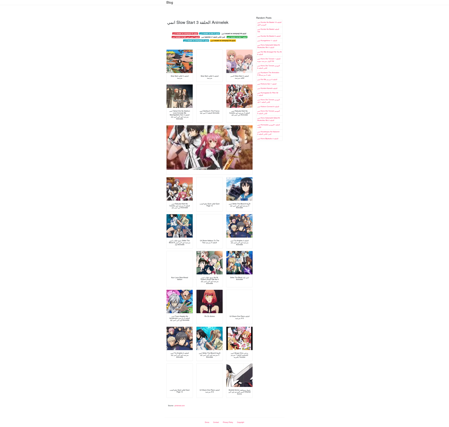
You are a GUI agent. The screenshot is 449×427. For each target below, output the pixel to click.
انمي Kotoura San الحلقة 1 (266, 84)
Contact (216, 422)
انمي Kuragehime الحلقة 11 (267, 40)
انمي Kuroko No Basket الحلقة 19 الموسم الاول (269, 23)
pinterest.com (180, 405)
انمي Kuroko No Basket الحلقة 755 (268, 30)
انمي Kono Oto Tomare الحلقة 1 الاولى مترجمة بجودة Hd (268, 59)
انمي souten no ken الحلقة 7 (237, 37)
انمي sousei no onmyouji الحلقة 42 (185, 33)
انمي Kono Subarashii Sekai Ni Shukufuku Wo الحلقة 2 (268, 119)
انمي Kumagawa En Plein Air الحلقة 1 (267, 94)
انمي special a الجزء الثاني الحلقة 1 (213, 37)
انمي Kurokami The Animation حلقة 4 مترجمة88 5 (268, 73)
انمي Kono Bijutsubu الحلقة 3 (267, 138)
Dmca (207, 422)
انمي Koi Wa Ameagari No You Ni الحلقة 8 (269, 53)
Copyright (240, 422)
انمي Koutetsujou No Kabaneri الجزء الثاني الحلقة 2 (268, 132)
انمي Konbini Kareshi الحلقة (267, 88)
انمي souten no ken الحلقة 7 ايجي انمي (185, 37)
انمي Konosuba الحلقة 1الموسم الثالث (268, 126)
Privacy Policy (228, 422)
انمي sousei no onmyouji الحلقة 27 (196, 40)
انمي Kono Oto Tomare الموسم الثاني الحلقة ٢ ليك (268, 100)
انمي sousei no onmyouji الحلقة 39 (223, 40)
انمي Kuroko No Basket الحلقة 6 (269, 36)
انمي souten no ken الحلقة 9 (209, 33)
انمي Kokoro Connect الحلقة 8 (268, 106)
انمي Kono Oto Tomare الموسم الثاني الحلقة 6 (268, 66)
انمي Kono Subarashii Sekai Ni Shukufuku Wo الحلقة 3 (268, 46)
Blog (169, 2)
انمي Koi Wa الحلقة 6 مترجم (267, 79)
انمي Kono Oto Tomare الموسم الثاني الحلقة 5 (268, 112)
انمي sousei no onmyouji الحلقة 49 (234, 33)
